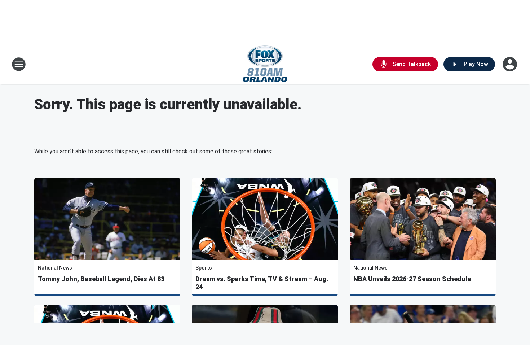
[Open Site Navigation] (19, 64)
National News (55, 268)
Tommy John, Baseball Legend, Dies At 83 (101, 279)
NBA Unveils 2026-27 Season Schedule (412, 279)
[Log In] (510, 64)
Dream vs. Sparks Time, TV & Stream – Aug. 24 (261, 283)
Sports (203, 268)
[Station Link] (265, 64)
